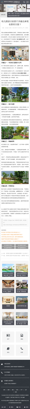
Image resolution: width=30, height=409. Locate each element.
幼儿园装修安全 (22, 247)
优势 (4, 389)
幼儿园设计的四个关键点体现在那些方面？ (12, 234)
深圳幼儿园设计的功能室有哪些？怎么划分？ (17, 253)
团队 (13, 389)
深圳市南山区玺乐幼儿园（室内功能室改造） (12, 236)
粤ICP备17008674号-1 (15, 397)
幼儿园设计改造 (22, 245)
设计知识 (17, 13)
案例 (9, 389)
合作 (26, 389)
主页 (9, 13)
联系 (16, 392)
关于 (21, 389)
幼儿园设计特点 (8, 245)
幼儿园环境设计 (8, 247)
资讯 (13, 13)
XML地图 (23, 397)
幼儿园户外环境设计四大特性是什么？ (10, 232)
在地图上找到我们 (8, 380)
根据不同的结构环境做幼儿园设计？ (10, 239)
